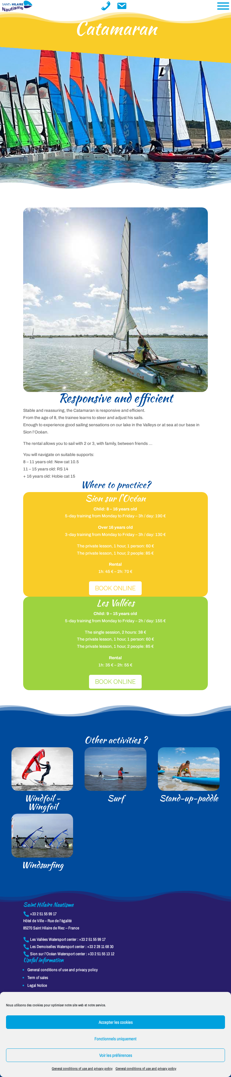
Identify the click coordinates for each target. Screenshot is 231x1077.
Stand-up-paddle (188, 798)
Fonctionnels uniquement (115, 1039)
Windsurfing (42, 865)
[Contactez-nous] (105, 6)
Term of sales (37, 977)
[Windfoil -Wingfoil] (42, 769)
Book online (115, 588)
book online (115, 681)
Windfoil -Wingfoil (42, 802)
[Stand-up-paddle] (189, 769)
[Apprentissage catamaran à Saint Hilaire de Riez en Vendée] (115, 390)
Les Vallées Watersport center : (64, 939)
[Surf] (115, 769)
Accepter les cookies (116, 1022)
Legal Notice (37, 985)
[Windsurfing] (42, 836)
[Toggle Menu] (223, 6)
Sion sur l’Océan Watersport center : (68, 953)
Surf (115, 798)
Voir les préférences (115, 1055)
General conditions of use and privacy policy (82, 1068)
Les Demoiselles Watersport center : (68, 946)
